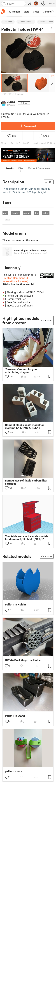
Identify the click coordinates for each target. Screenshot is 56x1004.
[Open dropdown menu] (52, 29)
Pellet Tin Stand (15, 715)
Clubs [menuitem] (36, 11)
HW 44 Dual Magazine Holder (23, 660)
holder (15, 212)
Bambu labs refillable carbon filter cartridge (26, 482)
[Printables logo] (3, 11)
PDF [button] (50, 181)
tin (36, 212)
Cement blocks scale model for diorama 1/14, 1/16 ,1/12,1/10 (24, 426)
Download (29, 126)
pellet (46, 212)
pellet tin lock (13, 771)
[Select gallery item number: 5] (32, 475)
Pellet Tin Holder (15, 604)
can (5, 212)
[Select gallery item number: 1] (25, 364)
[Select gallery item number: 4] (30, 475)
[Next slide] (52, 83)
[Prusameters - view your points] (36, 3)
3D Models (9, 22)
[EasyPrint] (30, 3)
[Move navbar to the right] (53, 11)
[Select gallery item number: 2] (28, 364)
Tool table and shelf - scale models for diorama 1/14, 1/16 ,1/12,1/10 (26, 538)
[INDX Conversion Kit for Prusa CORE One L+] (28, 155)
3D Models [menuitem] (14, 11)
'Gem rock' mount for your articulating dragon (21, 371)
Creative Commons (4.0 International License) (18, 281)
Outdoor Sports (46, 22)
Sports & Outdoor (27, 22)
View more (46, 320)
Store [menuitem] (26, 11)
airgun (26, 212)
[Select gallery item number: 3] (30, 364)
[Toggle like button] (7, 376)
